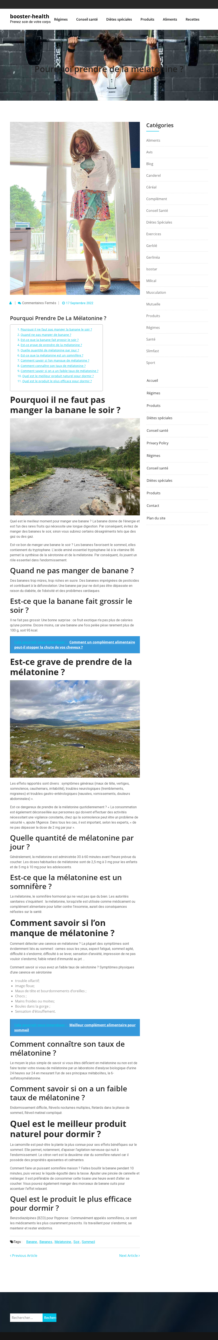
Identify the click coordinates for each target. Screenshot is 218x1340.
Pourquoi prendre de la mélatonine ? (109, 69)
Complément (156, 199)
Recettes (192, 19)
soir (76, 1242)
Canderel (153, 175)
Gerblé (151, 245)
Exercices (153, 234)
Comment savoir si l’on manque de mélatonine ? (55, 360)
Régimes (61, 19)
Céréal (151, 187)
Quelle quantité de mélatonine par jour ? (50, 350)
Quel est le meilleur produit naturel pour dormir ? (58, 376)
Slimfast (152, 351)
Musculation (156, 292)
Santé (150, 339)
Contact (153, 505)
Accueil (152, 380)
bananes (45, 1242)
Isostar (151, 269)
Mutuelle (153, 304)
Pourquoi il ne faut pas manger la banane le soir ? (56, 329)
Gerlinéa (153, 257)
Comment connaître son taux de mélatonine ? (53, 366)
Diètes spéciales (119, 19)
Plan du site (156, 518)
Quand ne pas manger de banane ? (46, 335)
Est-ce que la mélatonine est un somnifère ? (52, 355)
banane (31, 1242)
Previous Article (24, 1255)
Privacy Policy (157, 443)
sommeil (88, 1242)
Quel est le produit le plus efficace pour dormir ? (57, 381)
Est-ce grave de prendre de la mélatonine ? (51, 345)
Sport (150, 362)
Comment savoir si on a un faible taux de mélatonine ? (59, 371)
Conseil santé (87, 19)
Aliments (170, 19)
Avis (149, 152)
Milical (151, 280)
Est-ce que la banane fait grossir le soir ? (50, 340)
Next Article (129, 1255)
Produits (147, 19)
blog (149, 163)
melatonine (62, 1242)
